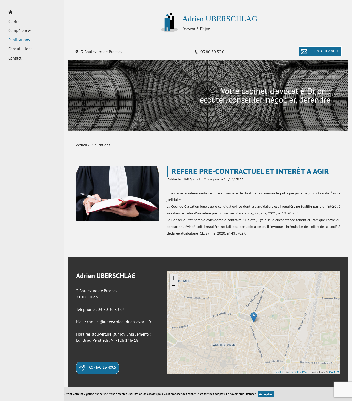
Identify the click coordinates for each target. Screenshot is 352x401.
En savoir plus (235, 394)
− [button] (173, 285)
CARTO (334, 372)
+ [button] (173, 278)
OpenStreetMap (298, 372)
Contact (14, 58)
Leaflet (279, 372)
